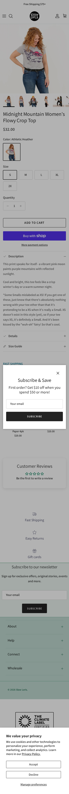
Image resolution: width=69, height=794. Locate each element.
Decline (33, 775)
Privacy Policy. (31, 754)
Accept (33, 764)
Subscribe (34, 416)
